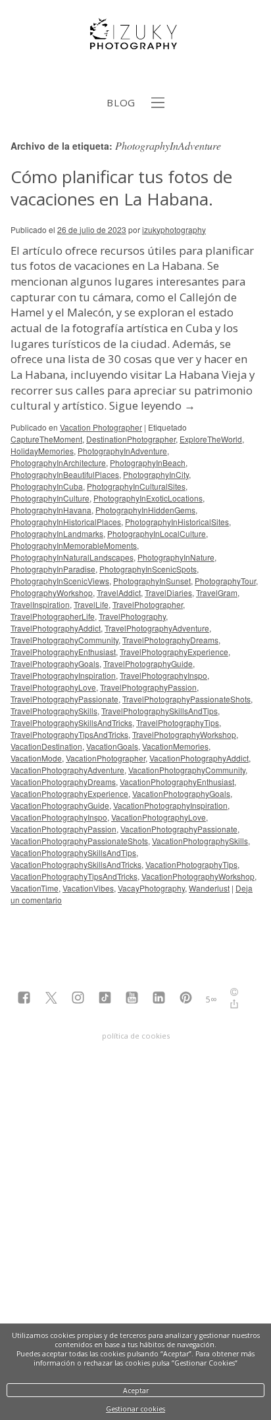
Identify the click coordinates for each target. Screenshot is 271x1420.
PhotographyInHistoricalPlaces (66, 521)
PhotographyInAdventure (122, 450)
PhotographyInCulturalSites (136, 486)
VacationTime (35, 887)
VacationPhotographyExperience (69, 793)
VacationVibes (88, 887)
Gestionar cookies (135, 1408)
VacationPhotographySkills (200, 840)
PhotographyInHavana (51, 509)
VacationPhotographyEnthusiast (177, 781)
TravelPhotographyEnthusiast (63, 651)
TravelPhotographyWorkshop (184, 734)
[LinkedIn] (159, 998)
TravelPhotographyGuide (148, 663)
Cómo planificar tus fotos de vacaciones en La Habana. (121, 188)
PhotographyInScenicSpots (148, 568)
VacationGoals (112, 746)
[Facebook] (24, 998)
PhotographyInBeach (147, 462)
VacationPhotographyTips (191, 864)
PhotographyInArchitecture (58, 462)
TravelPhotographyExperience (174, 651)
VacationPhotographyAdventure (67, 769)
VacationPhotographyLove (158, 817)
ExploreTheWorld (211, 438)
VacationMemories (175, 746)
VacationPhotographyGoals (181, 793)
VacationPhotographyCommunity (186, 769)
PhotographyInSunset (152, 580)
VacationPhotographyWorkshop (198, 876)
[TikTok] (105, 998)
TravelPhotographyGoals (55, 663)
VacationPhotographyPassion (63, 828)
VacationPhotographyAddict (199, 758)
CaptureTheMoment (46, 438)
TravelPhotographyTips (177, 722)
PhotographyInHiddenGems (145, 509)
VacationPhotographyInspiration (170, 805)
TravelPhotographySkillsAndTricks (71, 722)
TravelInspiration (40, 604)
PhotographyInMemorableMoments (74, 545)
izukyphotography (174, 229)
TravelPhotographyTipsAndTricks (69, 734)
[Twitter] (51, 998)
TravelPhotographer (147, 604)
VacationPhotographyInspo (59, 817)
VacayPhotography (151, 887)
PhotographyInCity (156, 474)
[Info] (234, 993)
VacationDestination (46, 746)
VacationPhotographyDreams (63, 781)
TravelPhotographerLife (53, 616)
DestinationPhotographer (131, 438)
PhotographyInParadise (53, 568)
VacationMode (36, 758)
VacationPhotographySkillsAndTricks (76, 864)
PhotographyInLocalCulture (156, 533)
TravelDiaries (168, 592)
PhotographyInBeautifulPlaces (65, 474)
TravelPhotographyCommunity (64, 639)
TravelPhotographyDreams (170, 639)
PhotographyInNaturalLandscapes (72, 557)
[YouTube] (132, 998)
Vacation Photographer (101, 427)
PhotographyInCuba (47, 486)
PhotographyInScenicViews (60, 580)
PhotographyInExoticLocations (148, 498)
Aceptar (136, 1390)
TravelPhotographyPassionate (64, 698)
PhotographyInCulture (50, 498)
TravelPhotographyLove (53, 687)
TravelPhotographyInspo (163, 675)
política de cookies (136, 1036)
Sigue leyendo (152, 405)
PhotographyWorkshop (52, 592)
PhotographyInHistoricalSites (177, 521)
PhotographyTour (225, 580)
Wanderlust (209, 887)
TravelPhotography (132, 616)
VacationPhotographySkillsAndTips (73, 852)
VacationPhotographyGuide (60, 805)
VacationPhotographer (105, 758)
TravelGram (216, 592)
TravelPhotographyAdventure (157, 628)
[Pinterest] (186, 998)
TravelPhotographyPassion (148, 687)
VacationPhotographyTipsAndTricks (74, 876)
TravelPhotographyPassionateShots (186, 698)
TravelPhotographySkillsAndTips (159, 710)
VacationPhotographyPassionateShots (79, 840)
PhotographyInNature (175, 557)
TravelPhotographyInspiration (63, 675)
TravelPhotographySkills (54, 710)
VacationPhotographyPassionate (178, 828)
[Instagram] (78, 998)
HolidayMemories (42, 450)
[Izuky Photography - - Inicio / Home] (135, 44)
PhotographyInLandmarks (57, 533)
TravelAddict (119, 592)
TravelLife (91, 604)
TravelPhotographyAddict (56, 628)
